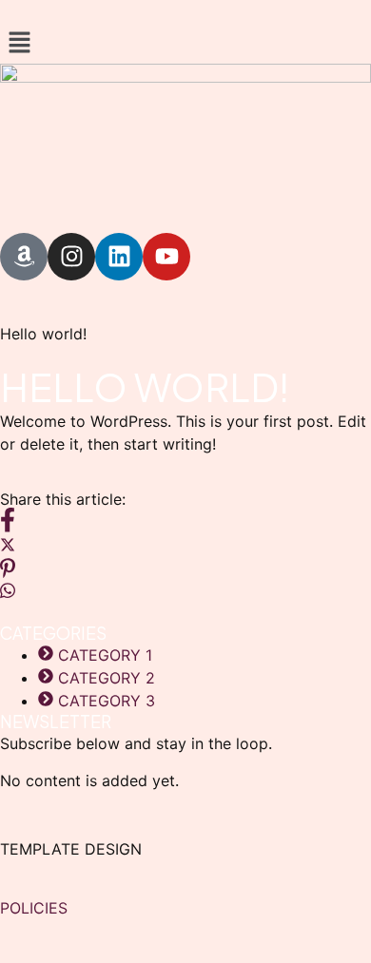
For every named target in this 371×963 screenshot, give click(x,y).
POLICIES (34, 907)
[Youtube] (166, 256)
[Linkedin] (119, 256)
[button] (185, 43)
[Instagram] (71, 256)
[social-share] (185, 519)
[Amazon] (24, 256)
